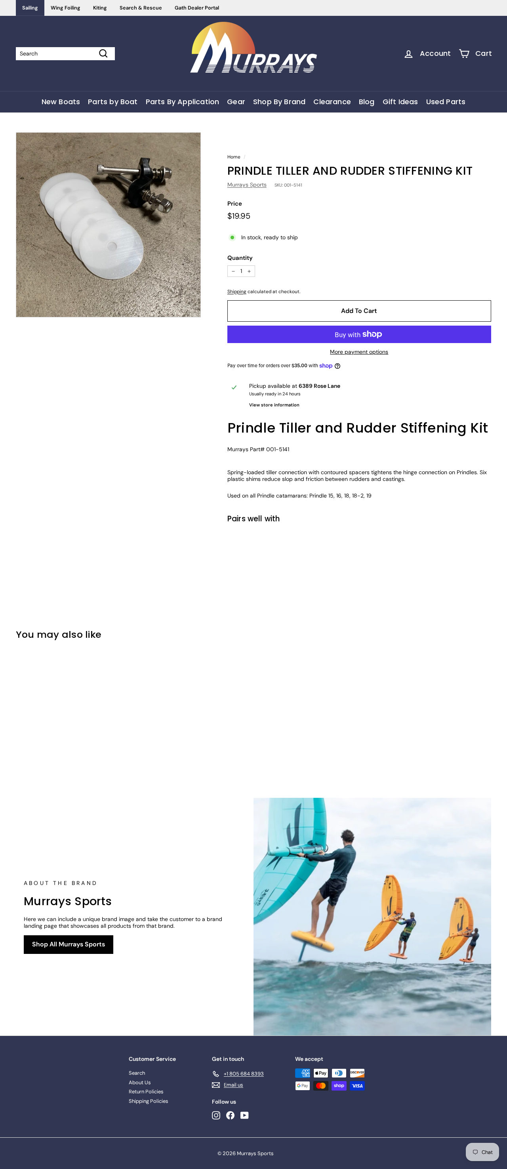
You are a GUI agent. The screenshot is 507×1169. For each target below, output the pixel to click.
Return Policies (146, 1091)
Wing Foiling (65, 7)
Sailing (30, 7)
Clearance (332, 102)
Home (233, 157)
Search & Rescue (141, 7)
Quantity (240, 257)
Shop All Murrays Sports (68, 944)
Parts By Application (182, 102)
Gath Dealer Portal (197, 7)
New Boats (61, 102)
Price (234, 203)
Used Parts (446, 102)
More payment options (359, 352)
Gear (236, 102)
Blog (367, 102)
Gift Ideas (400, 102)
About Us (140, 1082)
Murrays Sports (247, 184)
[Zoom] (108, 225)
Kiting (100, 7)
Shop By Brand (279, 102)
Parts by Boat (112, 102)
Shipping (236, 291)
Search (137, 1073)
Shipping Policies (148, 1101)
